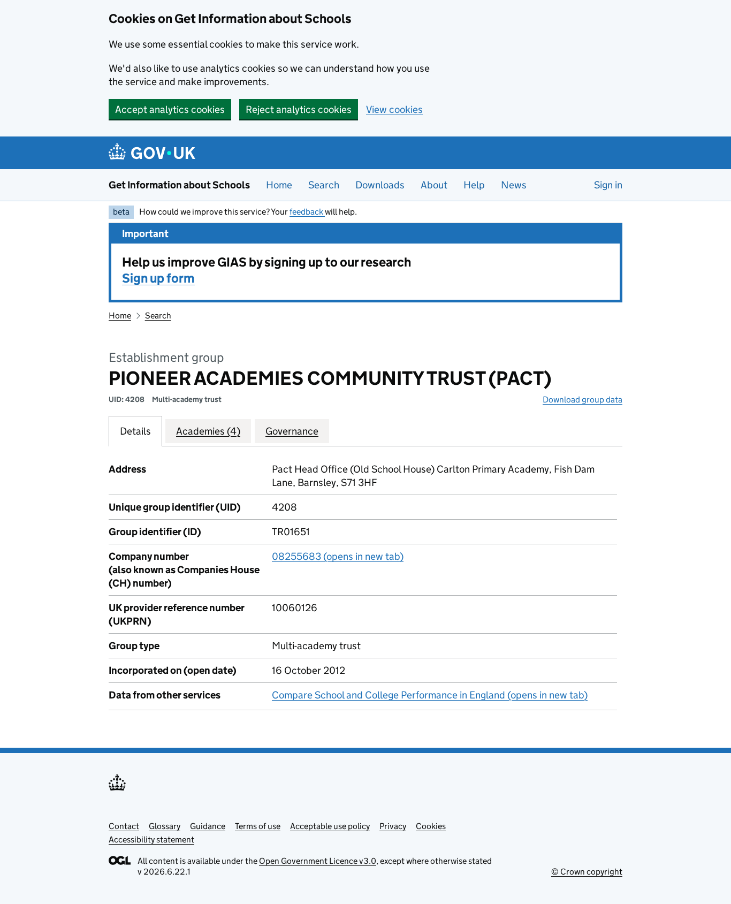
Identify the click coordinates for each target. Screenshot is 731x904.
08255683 (337, 556)
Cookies (431, 826)
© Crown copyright (586, 872)
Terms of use (257, 826)
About (434, 185)
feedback (307, 212)
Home (279, 185)
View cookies (394, 109)
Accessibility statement (151, 839)
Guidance (207, 826)
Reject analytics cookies (299, 109)
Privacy (392, 826)
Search (323, 185)
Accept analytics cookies (170, 109)
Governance (291, 431)
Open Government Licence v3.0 (317, 861)
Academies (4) (208, 431)
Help (474, 185)
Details (135, 431)
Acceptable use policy (330, 826)
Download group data (582, 399)
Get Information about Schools (179, 185)
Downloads (380, 185)
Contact (124, 826)
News (514, 185)
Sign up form (158, 278)
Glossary (164, 826)
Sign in (608, 185)
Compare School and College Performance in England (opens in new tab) (430, 695)
